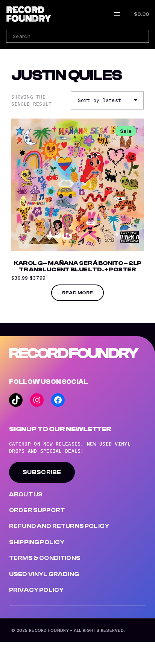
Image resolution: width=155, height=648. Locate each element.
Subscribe (42, 472)
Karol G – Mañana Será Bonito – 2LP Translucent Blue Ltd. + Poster (78, 266)
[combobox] (77, 36)
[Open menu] (117, 13)
